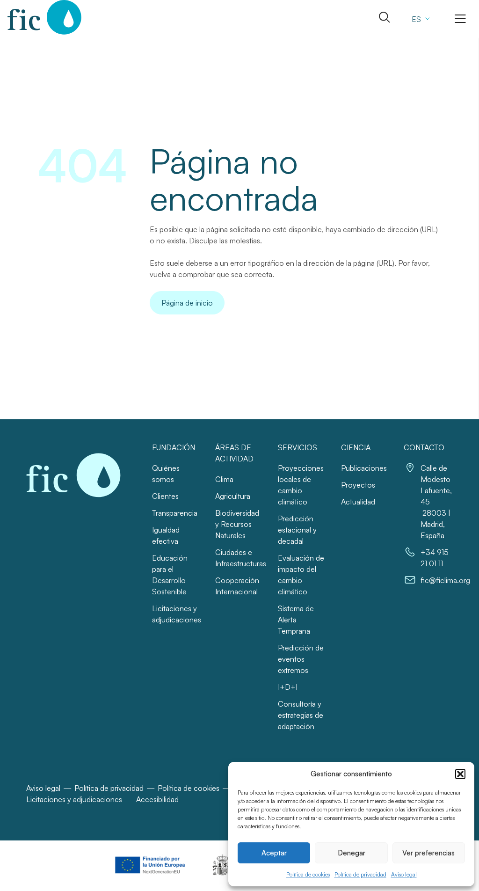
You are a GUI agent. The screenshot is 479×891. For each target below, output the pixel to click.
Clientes (165, 496)
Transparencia (174, 513)
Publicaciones (364, 468)
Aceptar (274, 852)
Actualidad (358, 501)
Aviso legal (404, 874)
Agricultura (232, 496)
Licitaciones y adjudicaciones (74, 799)
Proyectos (358, 484)
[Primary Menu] (460, 18)
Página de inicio (187, 302)
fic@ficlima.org (445, 580)
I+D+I (288, 687)
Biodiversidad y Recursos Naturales (237, 524)
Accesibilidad (157, 799)
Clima (224, 479)
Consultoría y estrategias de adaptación (300, 715)
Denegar (351, 852)
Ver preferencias (428, 852)
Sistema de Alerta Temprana (296, 619)
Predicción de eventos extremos (301, 659)
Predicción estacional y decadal (297, 530)
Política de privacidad (360, 874)
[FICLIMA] (44, 17)
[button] (460, 774)
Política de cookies (308, 874)
